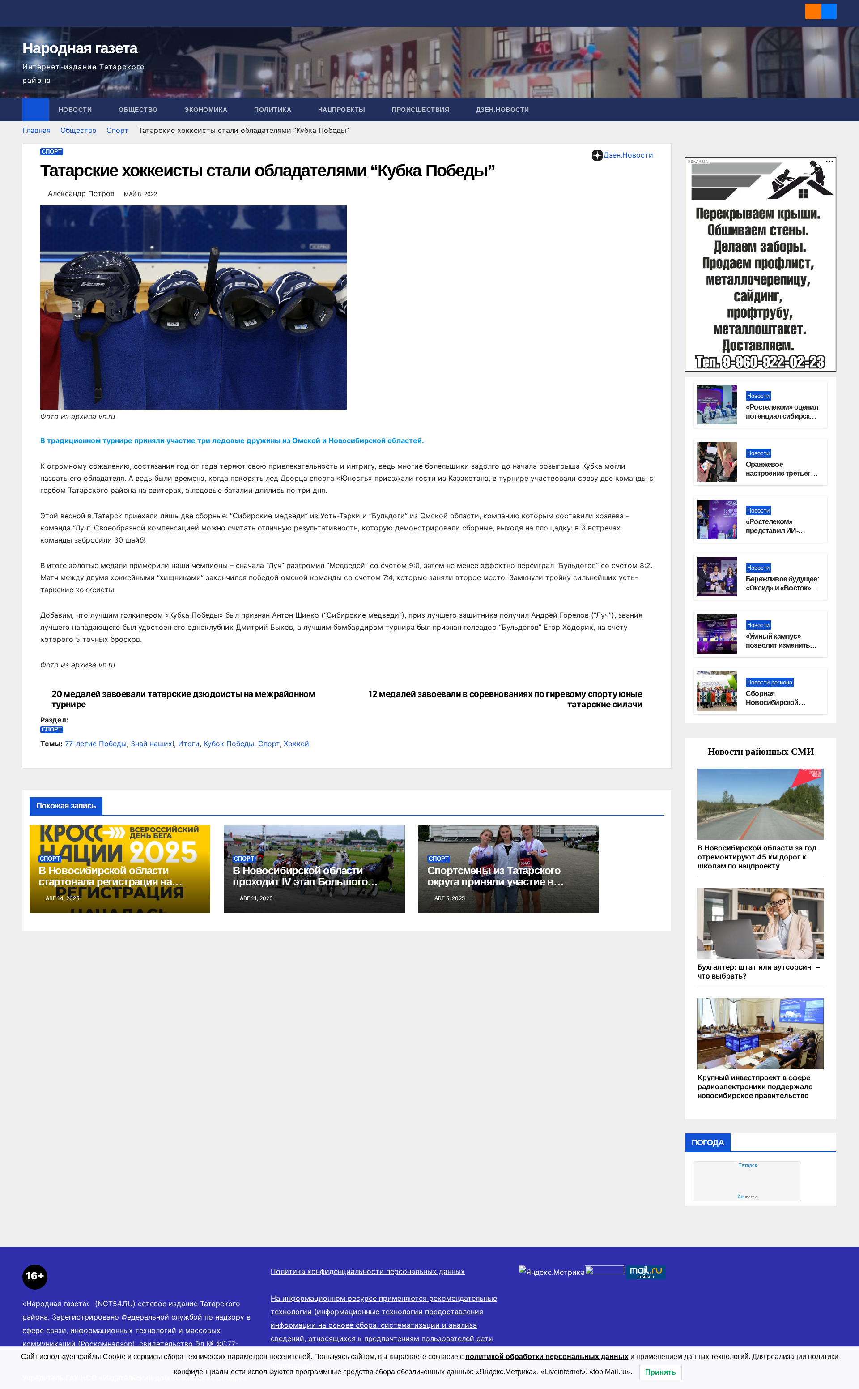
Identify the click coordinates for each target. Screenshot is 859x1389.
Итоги (189, 743)
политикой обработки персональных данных (547, 1356)
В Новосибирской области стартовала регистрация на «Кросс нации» (105, 881)
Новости (76, 109)
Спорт (117, 130)
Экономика (207, 109)
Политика (273, 109)
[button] (830, 109)
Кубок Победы (229, 743)
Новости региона (769, 682)
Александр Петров (81, 193)
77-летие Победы (96, 743)
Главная (36, 130)
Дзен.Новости (502, 109)
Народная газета (79, 47)
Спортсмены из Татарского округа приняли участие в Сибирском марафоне (494, 881)
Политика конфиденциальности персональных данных (368, 1271)
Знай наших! (152, 743)
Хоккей (296, 743)
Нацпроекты (343, 109)
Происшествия (421, 109)
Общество (139, 109)
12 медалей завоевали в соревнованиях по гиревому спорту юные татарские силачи (505, 699)
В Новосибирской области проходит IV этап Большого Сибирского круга (300, 881)
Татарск (748, 1165)
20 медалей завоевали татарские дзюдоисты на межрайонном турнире (183, 699)
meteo (747, 1197)
